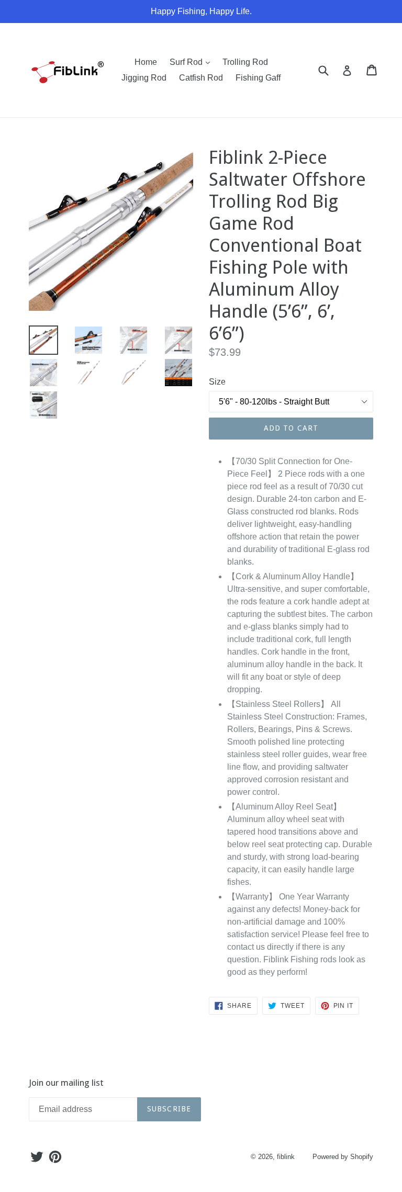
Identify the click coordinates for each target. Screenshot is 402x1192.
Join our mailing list (66, 1082)
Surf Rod (192, 61)
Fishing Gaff (258, 77)
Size (217, 381)
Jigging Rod (143, 77)
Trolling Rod (245, 62)
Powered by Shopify (342, 1157)
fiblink (286, 1157)
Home (146, 62)
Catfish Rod (201, 77)
